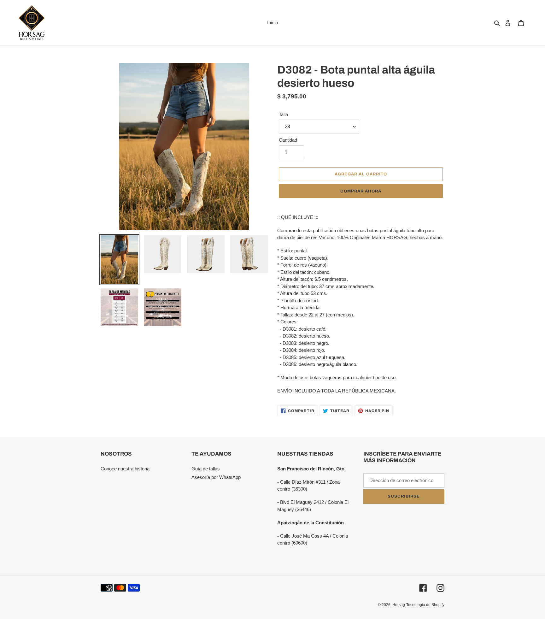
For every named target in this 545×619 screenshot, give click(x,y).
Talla (283, 114)
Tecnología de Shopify (425, 605)
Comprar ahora (361, 191)
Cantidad (288, 140)
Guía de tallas (205, 468)
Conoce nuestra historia (125, 468)
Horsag (398, 605)
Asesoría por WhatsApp (216, 477)
